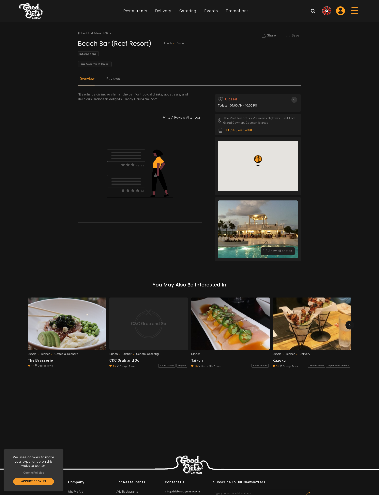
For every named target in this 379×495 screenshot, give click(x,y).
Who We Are (75, 491)
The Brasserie (40, 360)
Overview (87, 79)
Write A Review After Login (182, 117)
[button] (258, 160)
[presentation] (349, 325)
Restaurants (135, 10)
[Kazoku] (312, 324)
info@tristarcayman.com (182, 491)
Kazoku (279, 360)
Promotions (237, 10)
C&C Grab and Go (124, 360)
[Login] (340, 10)
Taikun (197, 360)
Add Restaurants (127, 491)
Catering (187, 10)
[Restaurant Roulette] (326, 10)
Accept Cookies (33, 481)
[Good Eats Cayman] (31, 11)
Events (211, 10)
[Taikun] (230, 324)
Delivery (163, 10)
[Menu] (355, 14)
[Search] (312, 10)
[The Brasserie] (67, 324)
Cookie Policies (33, 472)
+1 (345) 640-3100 (238, 130)
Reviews (113, 79)
